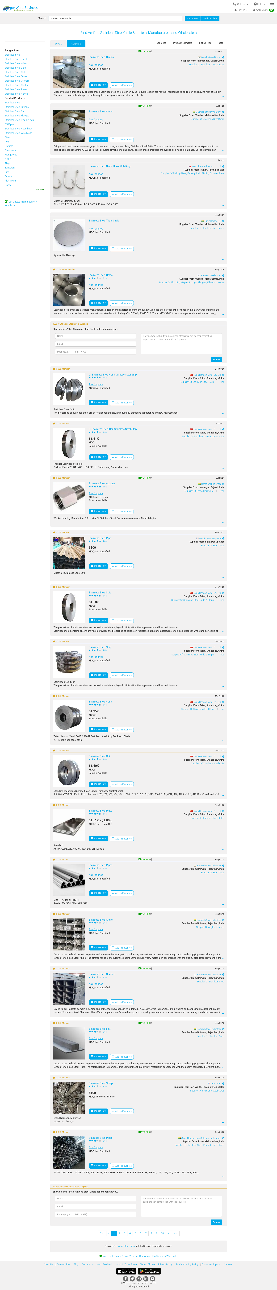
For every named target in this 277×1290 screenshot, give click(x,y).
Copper (8, 185)
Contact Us (87, 1264)
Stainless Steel (12, 54)
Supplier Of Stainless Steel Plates (207, 818)
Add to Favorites (123, 85)
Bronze (8, 176)
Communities (63, 1264)
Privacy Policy (164, 1264)
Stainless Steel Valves (16, 93)
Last (175, 1233)
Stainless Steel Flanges (17, 115)
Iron (7, 141)
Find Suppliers (210, 18)
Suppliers (76, 43)
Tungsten (10, 167)
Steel (7, 137)
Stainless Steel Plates (16, 89)
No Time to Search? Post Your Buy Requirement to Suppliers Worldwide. (140, 1256)
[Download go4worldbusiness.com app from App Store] (126, 1271)
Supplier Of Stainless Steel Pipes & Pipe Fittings (199, 1145)
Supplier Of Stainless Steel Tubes (207, 228)
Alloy (7, 163)
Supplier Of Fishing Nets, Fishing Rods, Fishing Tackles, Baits (192, 173)
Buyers (58, 43)
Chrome (9, 146)
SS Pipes (9, 124)
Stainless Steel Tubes (16, 76)
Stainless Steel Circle (124, 1246)
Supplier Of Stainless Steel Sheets (206, 64)
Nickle (8, 159)
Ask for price (96, 64)
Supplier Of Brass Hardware (199, 491)
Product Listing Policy (186, 1264)
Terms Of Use (147, 1264)
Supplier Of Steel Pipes (212, 545)
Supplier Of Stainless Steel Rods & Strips (203, 436)
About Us (48, 1264)
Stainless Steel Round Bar (18, 128)
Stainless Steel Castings (17, 85)
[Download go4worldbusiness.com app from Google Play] (149, 1271)
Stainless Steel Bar (15, 111)
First (102, 1233)
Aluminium (10, 180)
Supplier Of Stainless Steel (210, 981)
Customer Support (211, 1264)
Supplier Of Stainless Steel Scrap (207, 1090)
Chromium (10, 150)
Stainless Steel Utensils (17, 80)
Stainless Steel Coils (15, 72)
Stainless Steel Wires (16, 63)
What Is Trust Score (126, 1264)
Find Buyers (192, 18)
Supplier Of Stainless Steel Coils (207, 119)
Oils (222, 709)
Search (42, 18)
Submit (216, 359)
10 (162, 1233)
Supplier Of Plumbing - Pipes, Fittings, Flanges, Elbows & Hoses (191, 282)
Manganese (11, 154)
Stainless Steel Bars (15, 67)
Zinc (7, 172)
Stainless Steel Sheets (16, 59)
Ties (222, 381)
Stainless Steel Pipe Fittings (19, 120)
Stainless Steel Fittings (17, 107)
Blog (75, 1264)
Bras (222, 491)
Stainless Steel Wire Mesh (18, 133)
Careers (227, 1264)
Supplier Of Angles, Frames (210, 927)
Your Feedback (104, 1264)
